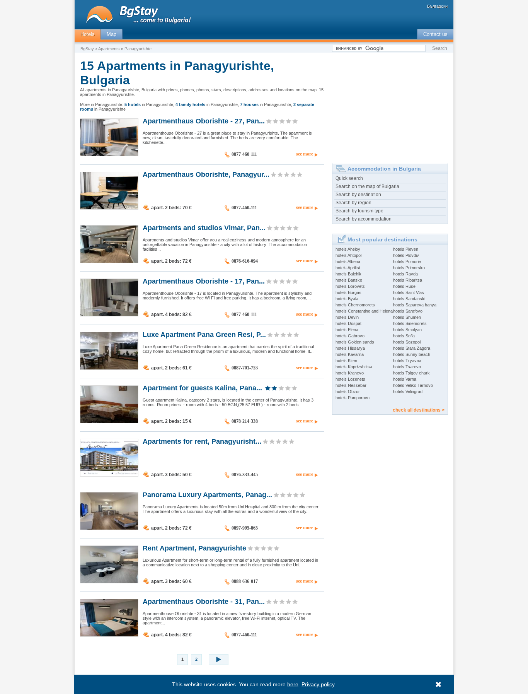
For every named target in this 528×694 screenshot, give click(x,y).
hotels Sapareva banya (414, 305)
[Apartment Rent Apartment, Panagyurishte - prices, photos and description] (109, 581)
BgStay (87, 48)
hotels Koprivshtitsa (354, 366)
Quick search (349, 178)
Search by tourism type (359, 211)
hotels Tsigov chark (411, 373)
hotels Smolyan (407, 329)
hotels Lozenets (350, 379)
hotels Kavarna (350, 354)
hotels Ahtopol (348, 255)
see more (304, 154)
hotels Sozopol (407, 342)
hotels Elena (347, 329)
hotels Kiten (346, 360)
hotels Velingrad (407, 391)
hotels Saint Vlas (408, 292)
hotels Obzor (348, 391)
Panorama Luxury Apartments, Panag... (207, 494)
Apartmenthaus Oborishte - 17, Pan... (204, 280)
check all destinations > (419, 410)
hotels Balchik (348, 274)
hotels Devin (347, 317)
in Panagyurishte (148, 104)
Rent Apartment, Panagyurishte (194, 547)
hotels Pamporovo (353, 397)
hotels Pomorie (407, 261)
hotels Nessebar (351, 385)
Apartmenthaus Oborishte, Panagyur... (206, 174)
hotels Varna (404, 379)
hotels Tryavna (407, 360)
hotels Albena (348, 261)
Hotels (87, 34)
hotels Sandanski (409, 298)
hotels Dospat (348, 323)
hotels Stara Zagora (411, 348)
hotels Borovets (350, 286)
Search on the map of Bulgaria (367, 186)
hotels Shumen (407, 317)
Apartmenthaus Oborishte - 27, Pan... (204, 120)
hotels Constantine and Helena (364, 311)
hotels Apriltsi (348, 267)
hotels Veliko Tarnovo (413, 385)
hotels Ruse (404, 286)
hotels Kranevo (350, 373)
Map (111, 34)
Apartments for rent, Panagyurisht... (202, 441)
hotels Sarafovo (407, 311)
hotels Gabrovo (350, 335)
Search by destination (358, 194)
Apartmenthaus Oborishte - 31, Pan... (204, 601)
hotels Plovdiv (406, 255)
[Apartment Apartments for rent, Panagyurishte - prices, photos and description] (109, 474)
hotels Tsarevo (407, 366)
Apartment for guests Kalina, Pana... (202, 387)
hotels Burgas (348, 292)
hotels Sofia (404, 335)
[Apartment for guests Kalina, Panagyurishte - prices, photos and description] (109, 421)
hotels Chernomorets (355, 305)
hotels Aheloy (348, 249)
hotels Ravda (405, 274)
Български (437, 6)
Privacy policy (317, 684)
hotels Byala (347, 298)
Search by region (353, 202)
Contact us (435, 34)
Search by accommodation (364, 219)
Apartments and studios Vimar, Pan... (204, 227)
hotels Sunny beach (411, 354)
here (292, 684)
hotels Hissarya (350, 348)
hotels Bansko (349, 280)
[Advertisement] (390, 104)
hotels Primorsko (409, 267)
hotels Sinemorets (410, 323)
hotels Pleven (405, 249)
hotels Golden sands (355, 342)
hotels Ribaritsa (407, 280)
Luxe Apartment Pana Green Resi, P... (204, 334)
